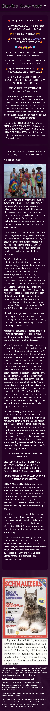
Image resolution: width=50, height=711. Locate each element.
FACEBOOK (37, 39)
